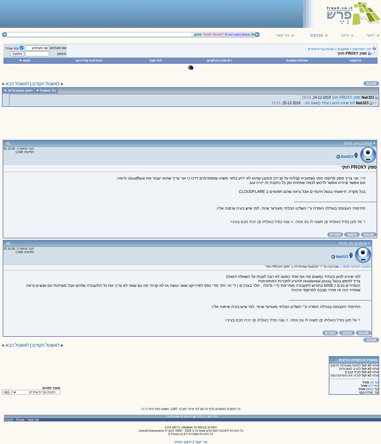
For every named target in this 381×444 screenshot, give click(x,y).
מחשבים (343, 49)
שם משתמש (58, 48)
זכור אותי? (12, 48)
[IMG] (369, 389)
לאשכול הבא (17, 83)
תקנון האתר (183, 442)
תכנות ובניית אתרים (321, 49)
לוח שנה (155, 60)
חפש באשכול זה (20, 91)
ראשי (370, 35)
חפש (26, 60)
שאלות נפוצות (297, 60)
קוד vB (374, 382)
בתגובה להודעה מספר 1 (355, 266)
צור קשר (283, 35)
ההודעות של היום (89, 60)
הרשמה (355, 60)
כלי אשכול (48, 91)
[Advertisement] (103, 13)
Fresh (20, 419)
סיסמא (61, 53)
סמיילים (373, 385)
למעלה (8, 419)
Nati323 (346, 157)
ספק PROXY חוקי (346, 97)
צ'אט (345, 35)
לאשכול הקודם (45, 83)
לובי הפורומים (362, 49)
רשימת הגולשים (219, 60)
